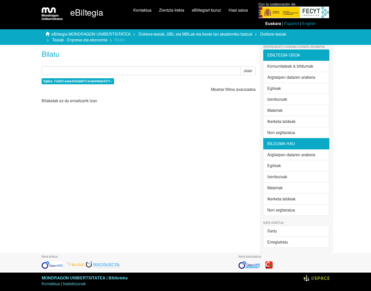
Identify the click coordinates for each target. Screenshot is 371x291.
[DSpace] (316, 278)
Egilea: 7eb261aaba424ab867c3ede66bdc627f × (77, 81)
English (309, 23)
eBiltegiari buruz (206, 10)
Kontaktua (142, 10)
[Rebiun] (269, 264)
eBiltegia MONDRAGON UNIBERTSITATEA (91, 34)
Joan (248, 70)
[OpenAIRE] (53, 264)
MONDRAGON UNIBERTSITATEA (73, 278)
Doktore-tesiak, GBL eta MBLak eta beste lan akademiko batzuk (195, 34)
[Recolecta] (103, 264)
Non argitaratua (281, 132)
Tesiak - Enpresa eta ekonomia (80, 40)
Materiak (275, 110)
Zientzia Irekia (171, 10)
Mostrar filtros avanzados (233, 89)
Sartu (272, 231)
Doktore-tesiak (273, 34)
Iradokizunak (74, 283)
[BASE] (75, 264)
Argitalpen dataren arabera (291, 77)
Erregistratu (277, 242)
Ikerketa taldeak (281, 121)
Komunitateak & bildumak (290, 66)
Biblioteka (118, 278)
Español (291, 23)
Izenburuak (277, 99)
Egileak (274, 88)
